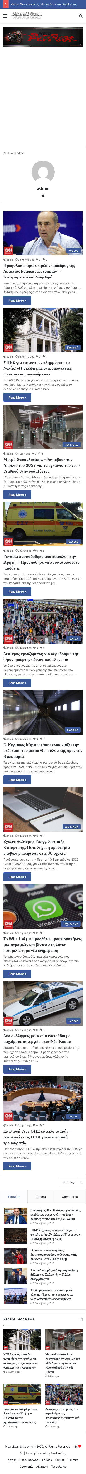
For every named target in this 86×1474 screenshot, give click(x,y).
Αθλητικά (42, 1466)
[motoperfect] (43, 36)
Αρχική (12, 1459)
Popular (14, 1197)
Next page (69, 1182)
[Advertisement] (43, 100)
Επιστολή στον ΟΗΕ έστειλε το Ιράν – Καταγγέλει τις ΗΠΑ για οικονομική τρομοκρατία (37, 1137)
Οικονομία (26, 1466)
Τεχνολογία (58, 1466)
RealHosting (58, 1453)
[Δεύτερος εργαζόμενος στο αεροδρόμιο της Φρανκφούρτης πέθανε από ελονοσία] (64, 1394)
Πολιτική (72, 1459)
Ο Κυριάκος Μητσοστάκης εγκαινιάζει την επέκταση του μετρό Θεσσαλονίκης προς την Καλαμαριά (42, 750)
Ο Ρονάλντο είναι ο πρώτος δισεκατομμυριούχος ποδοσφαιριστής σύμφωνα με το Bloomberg (53, 1254)
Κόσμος (59, 1459)
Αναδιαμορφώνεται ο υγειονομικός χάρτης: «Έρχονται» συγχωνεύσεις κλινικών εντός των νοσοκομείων (51, 1294)
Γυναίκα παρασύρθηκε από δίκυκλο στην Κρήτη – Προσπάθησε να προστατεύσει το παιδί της (41, 562)
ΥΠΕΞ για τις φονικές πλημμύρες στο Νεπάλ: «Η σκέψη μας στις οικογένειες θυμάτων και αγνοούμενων (37, 368)
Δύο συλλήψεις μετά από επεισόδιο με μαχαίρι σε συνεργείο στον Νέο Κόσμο (37, 1038)
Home (10, 153)
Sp (21, 1453)
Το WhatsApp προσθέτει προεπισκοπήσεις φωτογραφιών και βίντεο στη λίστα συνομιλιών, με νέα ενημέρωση (42, 944)
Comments (70, 1197)
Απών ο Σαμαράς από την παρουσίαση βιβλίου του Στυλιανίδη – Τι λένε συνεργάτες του (54, 1274)
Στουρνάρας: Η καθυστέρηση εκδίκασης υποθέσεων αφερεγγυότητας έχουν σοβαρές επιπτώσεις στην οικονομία (55, 1214)
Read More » (17, 300)
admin (43, 188)
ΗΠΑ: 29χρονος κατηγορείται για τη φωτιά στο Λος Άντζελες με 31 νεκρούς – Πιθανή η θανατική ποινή (55, 1234)
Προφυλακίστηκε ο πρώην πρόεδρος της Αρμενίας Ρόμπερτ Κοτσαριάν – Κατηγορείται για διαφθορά (39, 271)
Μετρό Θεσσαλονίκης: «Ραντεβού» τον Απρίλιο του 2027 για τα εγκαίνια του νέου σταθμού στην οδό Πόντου (41, 465)
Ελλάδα (47, 1459)
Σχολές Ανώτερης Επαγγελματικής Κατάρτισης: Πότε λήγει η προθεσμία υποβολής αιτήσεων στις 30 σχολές (36, 847)
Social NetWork (29, 1459)
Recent (40, 1197)
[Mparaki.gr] (27, 15)
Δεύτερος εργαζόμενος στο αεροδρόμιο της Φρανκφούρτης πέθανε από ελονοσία (40, 656)
